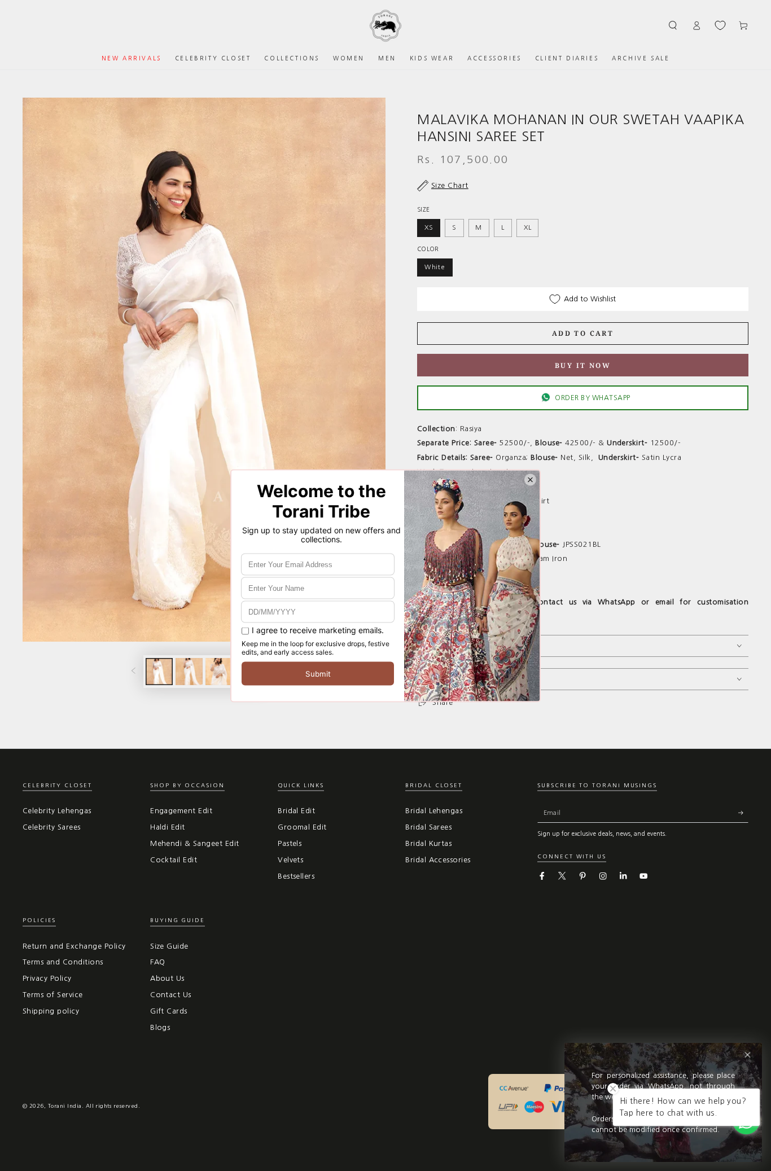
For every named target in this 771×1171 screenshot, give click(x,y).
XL (528, 227)
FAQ (157, 962)
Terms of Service (53, 994)
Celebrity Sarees (52, 827)
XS (428, 227)
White (434, 267)
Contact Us (170, 994)
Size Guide (169, 946)
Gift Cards (168, 1011)
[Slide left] (133, 671)
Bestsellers (296, 876)
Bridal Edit (296, 810)
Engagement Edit (181, 810)
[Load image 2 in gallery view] (189, 671)
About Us (167, 978)
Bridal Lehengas (433, 810)
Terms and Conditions (63, 962)
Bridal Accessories (438, 859)
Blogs (160, 1027)
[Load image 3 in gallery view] (219, 671)
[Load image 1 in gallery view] (159, 671)
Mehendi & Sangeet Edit (194, 843)
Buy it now (583, 365)
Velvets (290, 859)
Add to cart (583, 333)
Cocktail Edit (173, 859)
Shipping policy (51, 1011)
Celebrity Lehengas (57, 810)
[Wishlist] (720, 25)
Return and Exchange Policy (74, 946)
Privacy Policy (47, 978)
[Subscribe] (743, 812)
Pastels (289, 843)
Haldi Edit (167, 827)
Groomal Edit (302, 827)
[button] (673, 25)
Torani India (65, 1105)
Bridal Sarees (428, 827)
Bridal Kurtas (428, 843)
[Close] (747, 1055)
